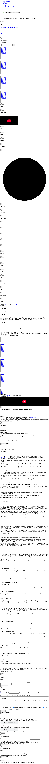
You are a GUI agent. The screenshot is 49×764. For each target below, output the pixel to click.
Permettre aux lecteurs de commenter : (34, 707)
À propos (4, 2)
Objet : (25, 681)
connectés (9, 36)
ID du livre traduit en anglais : (29, 700)
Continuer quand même (5, 421)
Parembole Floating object (18, 29)
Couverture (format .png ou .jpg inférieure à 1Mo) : (29, 709)
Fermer (2, 673)
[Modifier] (2, 104)
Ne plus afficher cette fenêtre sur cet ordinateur (10, 725)
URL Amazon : (11, 695)
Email (6, 7)
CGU (16, 304)
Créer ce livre (7, 712)
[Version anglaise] (4, 12)
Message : (33, 681)
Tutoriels (4, 4)
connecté (8, 395)
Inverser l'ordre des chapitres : (20, 707)
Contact (13, 304)
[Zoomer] (3, 104)
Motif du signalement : (4, 741)
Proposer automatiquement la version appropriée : (32, 701)
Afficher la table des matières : (6, 707)
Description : (28, 695)
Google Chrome (33, 417)
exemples (4, 5)
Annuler (2, 443)
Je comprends (30, 762)
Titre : (7, 692)
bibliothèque (5, 3)
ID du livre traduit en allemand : (6, 700)
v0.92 (6, 304)
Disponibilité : (31, 692)
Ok (10, 421)
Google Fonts (5, 709)
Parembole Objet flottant (8, 27)
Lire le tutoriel (3, 692)
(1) (17, 27)
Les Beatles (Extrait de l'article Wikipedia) (13, 8)
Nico (1, 33)
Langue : (21, 692)
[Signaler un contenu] (0, 238)
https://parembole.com (4, 457)
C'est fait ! (2, 732)
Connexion (6, 443)
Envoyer (6, 685)
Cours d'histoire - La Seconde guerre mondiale (14, 6)
